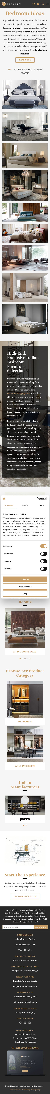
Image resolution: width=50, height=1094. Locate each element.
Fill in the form (28, 1034)
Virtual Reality (25, 950)
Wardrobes (25, 721)
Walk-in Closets (25, 766)
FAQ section (30, 1042)
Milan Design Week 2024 (25, 1002)
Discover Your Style (25, 896)
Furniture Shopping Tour (18, 393)
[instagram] (20, 1022)
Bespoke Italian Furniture (25, 986)
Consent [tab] (9, 505)
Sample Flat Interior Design (25, 970)
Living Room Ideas (24, 651)
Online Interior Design (25, 944)
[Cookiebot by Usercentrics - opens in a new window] (36, 498)
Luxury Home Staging (25, 1012)
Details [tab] (25, 505)
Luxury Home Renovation (25, 960)
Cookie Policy (26, 1090)
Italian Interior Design (25, 939)
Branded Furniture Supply (25, 981)
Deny (25, 594)
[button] (20, 658)
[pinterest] (25, 1022)
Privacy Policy (35, 1090)
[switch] (43, 554)
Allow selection (25, 586)
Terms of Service (15, 1090)
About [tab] (41, 505)
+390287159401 (30, 1038)
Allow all (25, 579)
